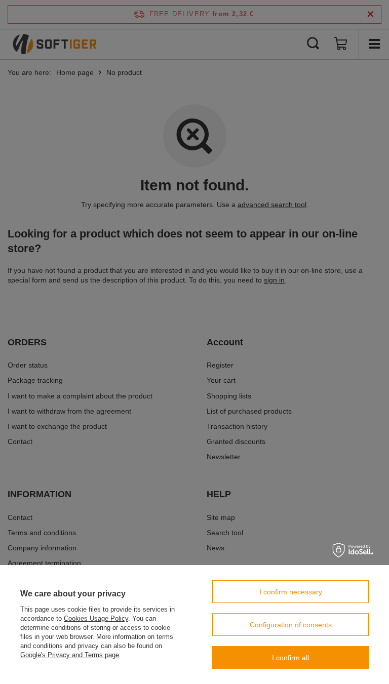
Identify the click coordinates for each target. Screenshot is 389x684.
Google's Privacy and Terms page (69, 655)
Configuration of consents (291, 625)
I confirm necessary (290, 592)
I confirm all (290, 658)
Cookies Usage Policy (96, 618)
